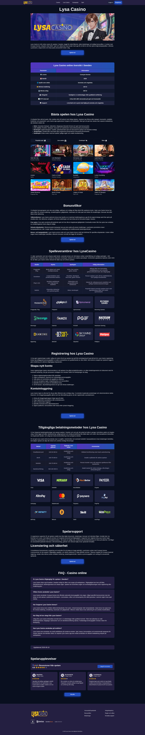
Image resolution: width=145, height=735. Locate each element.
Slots (103, 140)
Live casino (60, 140)
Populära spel (39, 140)
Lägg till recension (105, 666)
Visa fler (72, 694)
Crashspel (82, 140)
